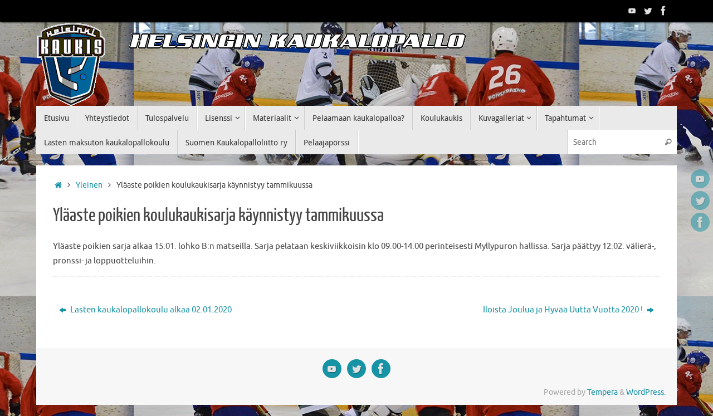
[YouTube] (632, 10)
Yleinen (89, 185)
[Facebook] (663, 10)
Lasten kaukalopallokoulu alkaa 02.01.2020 (150, 310)
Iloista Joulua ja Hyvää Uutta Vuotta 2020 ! (563, 310)
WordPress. (646, 392)
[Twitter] (648, 10)
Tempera (602, 392)
